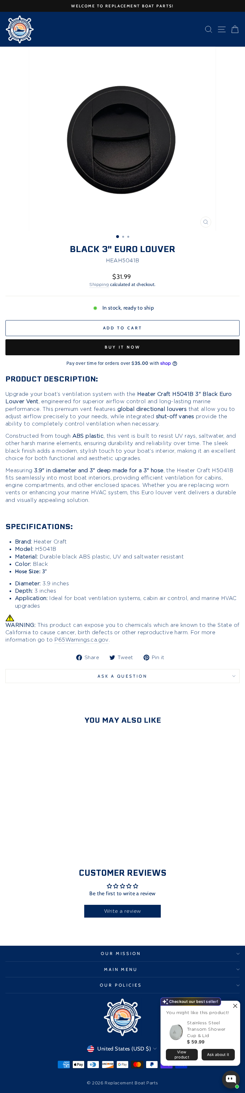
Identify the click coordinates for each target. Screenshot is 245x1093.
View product (181, 1054)
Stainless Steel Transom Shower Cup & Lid (206, 1029)
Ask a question (123, 676)
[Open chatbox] (231, 1080)
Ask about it (218, 1054)
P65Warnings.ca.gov (81, 639)
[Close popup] (234, 1006)
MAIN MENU (121, 969)
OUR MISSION (121, 953)
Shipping (99, 284)
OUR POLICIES (121, 985)
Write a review (122, 911)
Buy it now (122, 347)
